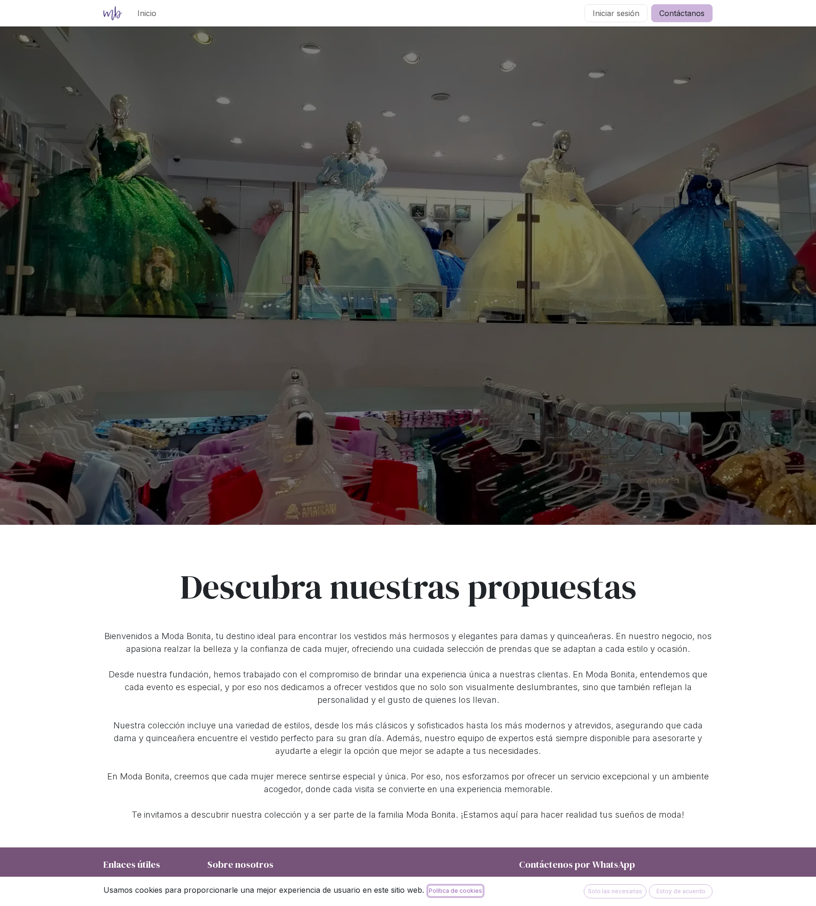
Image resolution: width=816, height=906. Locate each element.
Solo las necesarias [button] (615, 891)
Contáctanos (682, 13)
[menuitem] (147, 13)
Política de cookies (455, 890)
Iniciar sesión (616, 13)
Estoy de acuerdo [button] (681, 891)
